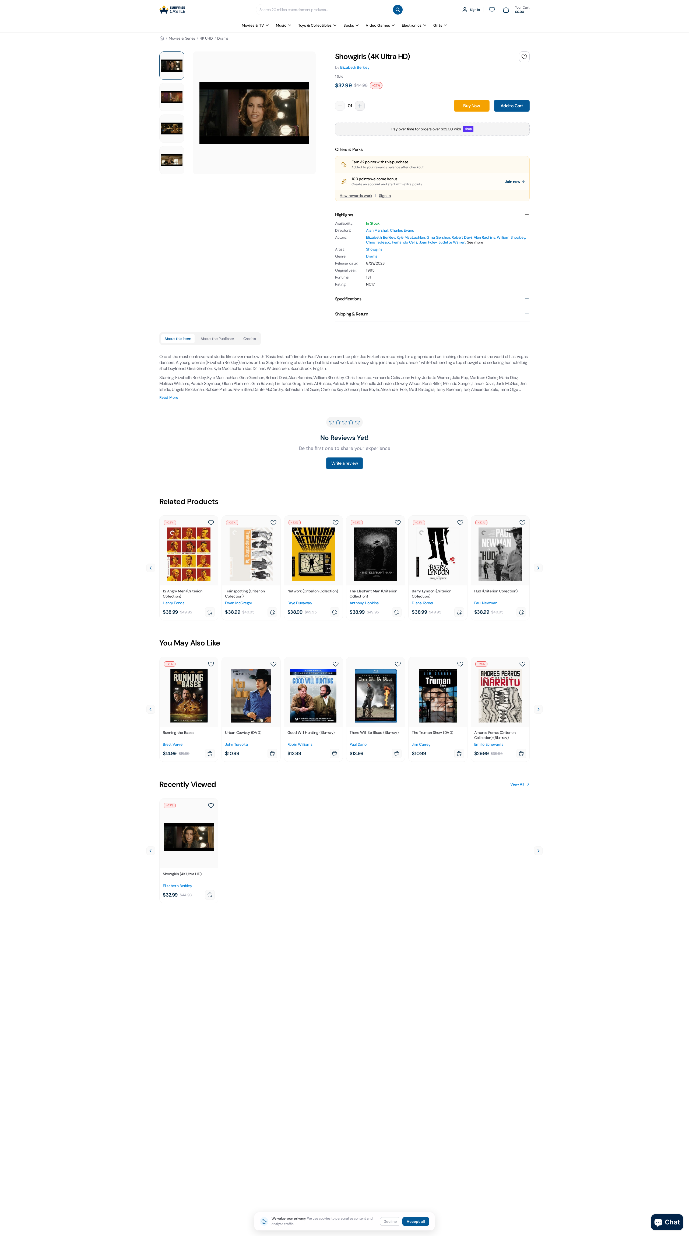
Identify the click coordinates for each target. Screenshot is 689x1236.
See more (475, 242)
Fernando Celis (404, 242)
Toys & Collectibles (315, 25)
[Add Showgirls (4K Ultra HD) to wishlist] (524, 56)
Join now (512, 181)
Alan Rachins (484, 237)
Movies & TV (253, 25)
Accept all (416, 1221)
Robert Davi (462, 237)
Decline (390, 1221)
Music (281, 25)
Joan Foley (428, 242)
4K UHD (206, 38)
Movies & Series (182, 38)
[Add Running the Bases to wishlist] (211, 664)
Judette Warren (451, 242)
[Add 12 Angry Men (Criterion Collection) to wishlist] (211, 522)
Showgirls (374, 249)
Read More (168, 397)
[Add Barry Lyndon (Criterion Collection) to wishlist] (460, 522)
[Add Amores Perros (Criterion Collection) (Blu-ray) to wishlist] (522, 664)
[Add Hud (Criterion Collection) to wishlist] (522, 522)
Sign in (385, 195)
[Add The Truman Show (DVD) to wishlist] (460, 664)
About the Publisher (217, 338)
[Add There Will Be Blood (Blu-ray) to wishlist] (397, 664)
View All (517, 784)
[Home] (161, 38)
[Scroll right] (538, 568)
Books (348, 25)
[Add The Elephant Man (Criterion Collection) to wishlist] (397, 522)
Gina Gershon (438, 237)
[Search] (398, 10)
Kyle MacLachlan (411, 237)
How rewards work (356, 195)
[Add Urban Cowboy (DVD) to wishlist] (273, 664)
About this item (177, 338)
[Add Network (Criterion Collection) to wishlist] (335, 522)
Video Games (378, 25)
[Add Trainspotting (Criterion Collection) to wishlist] (273, 522)
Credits (249, 338)
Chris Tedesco (378, 242)
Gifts (437, 25)
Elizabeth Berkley (354, 67)
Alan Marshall (377, 230)
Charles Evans (402, 230)
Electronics (411, 25)
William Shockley (511, 237)
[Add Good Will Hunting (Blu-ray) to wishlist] (335, 664)
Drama (223, 38)
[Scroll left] (150, 568)
